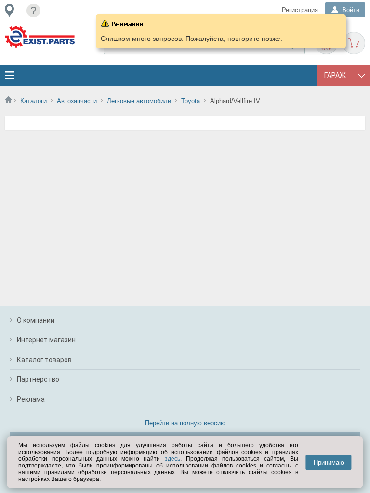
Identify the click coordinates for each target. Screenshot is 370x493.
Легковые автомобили (139, 100)
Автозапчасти (77, 100)
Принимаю (329, 462)
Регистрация (300, 9)
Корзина (354, 43)
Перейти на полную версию (185, 423)
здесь (172, 458)
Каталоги (33, 100)
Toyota (190, 100)
